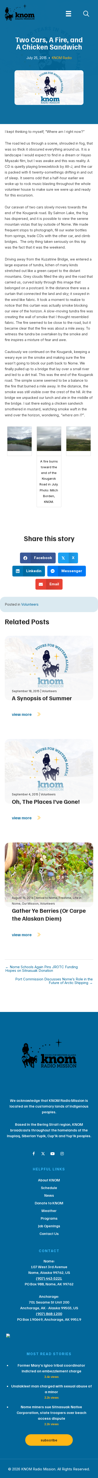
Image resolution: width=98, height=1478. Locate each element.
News (49, 1195)
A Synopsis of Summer (42, 698)
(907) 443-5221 (49, 1278)
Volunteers (30, 604)
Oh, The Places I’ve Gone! (46, 801)
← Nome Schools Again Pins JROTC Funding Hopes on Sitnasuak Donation (41, 968)
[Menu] (68, 14)
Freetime (65, 898)
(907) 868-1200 (49, 1313)
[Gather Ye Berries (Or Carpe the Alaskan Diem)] (49, 874)
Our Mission (30, 903)
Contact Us (49, 1233)
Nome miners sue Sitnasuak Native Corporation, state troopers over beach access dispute (51, 1412)
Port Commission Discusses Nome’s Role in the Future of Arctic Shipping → (54, 981)
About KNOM (49, 1180)
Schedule (49, 1187)
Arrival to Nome (46, 898)
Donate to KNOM (49, 1203)
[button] (33, 1153)
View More (22, 714)
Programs (49, 1218)
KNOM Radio (62, 58)
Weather (49, 1210)
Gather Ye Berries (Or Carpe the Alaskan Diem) (49, 914)
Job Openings (49, 1225)
